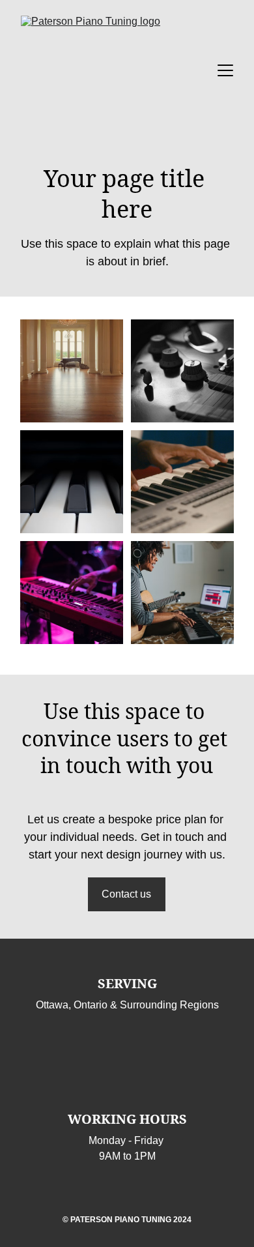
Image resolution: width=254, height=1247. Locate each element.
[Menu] (225, 70)
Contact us (126, 894)
